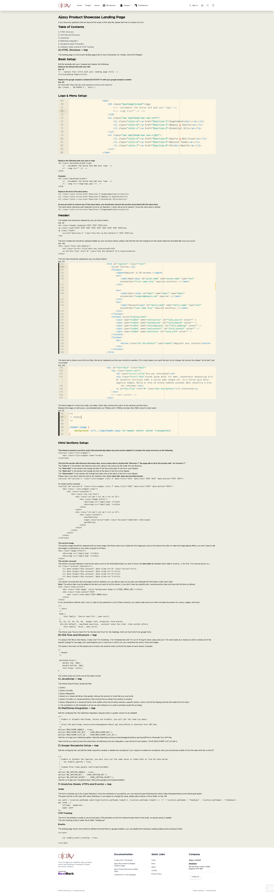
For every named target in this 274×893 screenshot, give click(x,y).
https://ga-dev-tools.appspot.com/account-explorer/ (91, 85)
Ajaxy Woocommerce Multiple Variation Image (124, 865)
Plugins (88, 5)
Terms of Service (198, 890)
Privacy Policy (156, 874)
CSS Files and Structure (70, 35)
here (142, 22)
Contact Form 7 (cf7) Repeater (125, 875)
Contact (154, 870)
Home (79, 5)
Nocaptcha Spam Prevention (72, 44)
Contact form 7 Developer (123, 860)
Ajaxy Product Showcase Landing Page (126, 870)
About (96, 5)
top (86, 50)
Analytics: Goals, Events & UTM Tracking (77, 47)
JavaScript (64, 38)
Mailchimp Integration (69, 41)
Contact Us (195, 877)
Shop (153, 863)
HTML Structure (67, 32)
